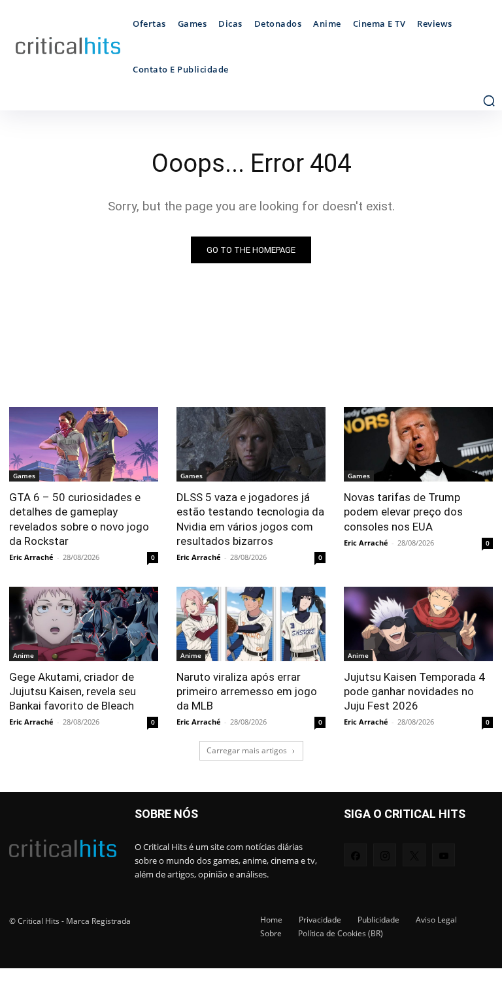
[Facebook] (355, 854)
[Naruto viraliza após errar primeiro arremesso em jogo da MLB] (251, 624)
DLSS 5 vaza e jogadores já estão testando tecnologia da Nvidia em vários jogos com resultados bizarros (250, 519)
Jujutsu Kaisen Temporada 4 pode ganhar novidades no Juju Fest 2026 (414, 691)
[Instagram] (384, 854)
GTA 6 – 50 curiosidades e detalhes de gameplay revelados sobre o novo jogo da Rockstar (79, 519)
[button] (488, 100)
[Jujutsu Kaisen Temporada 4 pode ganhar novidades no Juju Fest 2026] (418, 624)
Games (24, 475)
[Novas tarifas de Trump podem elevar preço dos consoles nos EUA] (418, 444)
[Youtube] (443, 854)
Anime (23, 655)
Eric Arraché (31, 557)
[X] (414, 854)
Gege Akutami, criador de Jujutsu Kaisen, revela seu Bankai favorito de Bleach (72, 691)
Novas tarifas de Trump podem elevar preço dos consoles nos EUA (403, 511)
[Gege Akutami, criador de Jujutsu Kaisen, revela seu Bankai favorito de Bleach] (83, 624)
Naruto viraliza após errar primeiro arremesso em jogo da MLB (246, 691)
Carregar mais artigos (247, 750)
